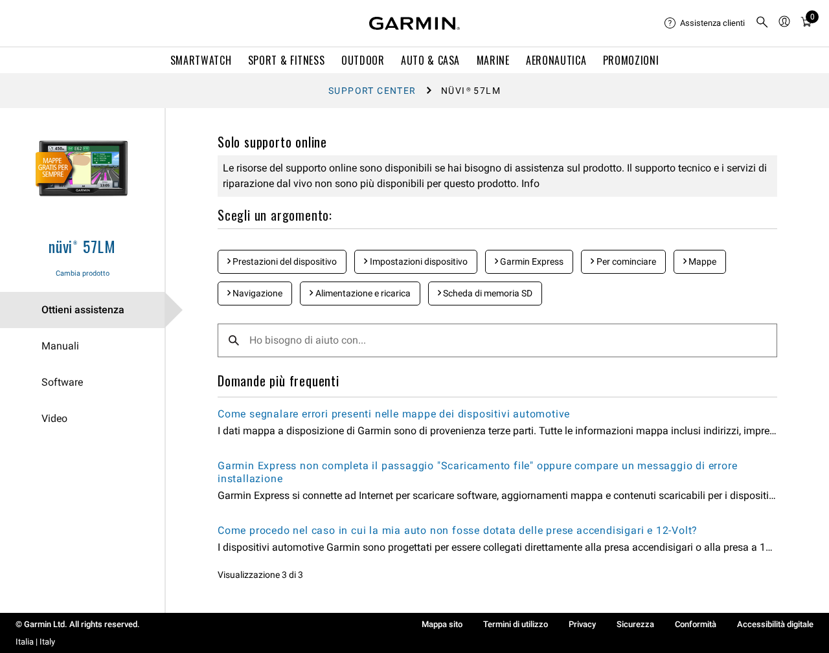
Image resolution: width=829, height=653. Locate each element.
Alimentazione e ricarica (362, 293)
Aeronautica (556, 60)
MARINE (493, 60)
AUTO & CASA (430, 60)
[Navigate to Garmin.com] (414, 23)
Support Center (372, 90)
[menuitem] (704, 23)
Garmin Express (530, 261)
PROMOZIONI (631, 60)
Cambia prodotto (82, 273)
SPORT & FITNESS (286, 60)
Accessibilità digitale (775, 624)
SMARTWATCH (200, 60)
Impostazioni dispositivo (418, 261)
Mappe (701, 261)
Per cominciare (625, 261)
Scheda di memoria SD (486, 293)
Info (529, 183)
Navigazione (256, 293)
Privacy (582, 624)
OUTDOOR (362, 60)
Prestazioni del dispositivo (284, 261)
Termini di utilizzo (515, 624)
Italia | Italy (35, 642)
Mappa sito (442, 624)
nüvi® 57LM (82, 246)
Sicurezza (635, 624)
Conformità (695, 624)
